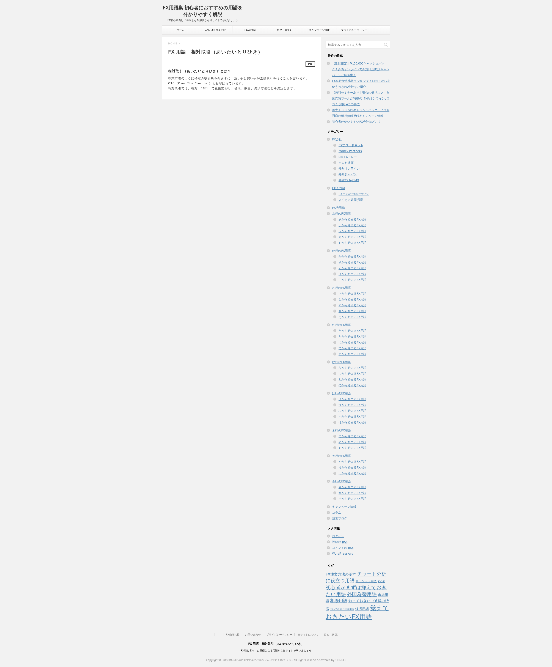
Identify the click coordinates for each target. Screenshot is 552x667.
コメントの (343, 548)
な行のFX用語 (341, 362)
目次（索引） (284, 29)
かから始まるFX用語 (352, 256)
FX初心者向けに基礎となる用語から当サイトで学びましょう (276, 650)
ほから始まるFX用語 (352, 422)
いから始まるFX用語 (352, 225)
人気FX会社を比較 (215, 29)
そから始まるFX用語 (352, 317)
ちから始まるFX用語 (352, 336)
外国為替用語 (362, 594)
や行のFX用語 (341, 456)
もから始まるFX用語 (352, 448)
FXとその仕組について (354, 194)
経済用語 (362, 609)
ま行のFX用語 (341, 430)
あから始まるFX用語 (352, 219)
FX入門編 (250, 29)
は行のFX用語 (341, 393)
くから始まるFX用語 (352, 268)
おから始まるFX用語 (352, 243)
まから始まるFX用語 (352, 436)
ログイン (338, 536)
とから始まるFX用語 (352, 354)
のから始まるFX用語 (352, 385)
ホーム (180, 29)
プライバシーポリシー (354, 29)
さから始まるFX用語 (352, 294)
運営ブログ (339, 518)
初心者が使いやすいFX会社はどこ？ (356, 122)
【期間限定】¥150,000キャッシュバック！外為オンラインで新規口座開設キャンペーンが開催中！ (360, 69)
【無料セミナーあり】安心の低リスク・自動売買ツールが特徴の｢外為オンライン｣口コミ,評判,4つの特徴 (360, 98)
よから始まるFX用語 (352, 473)
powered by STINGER (332, 660)
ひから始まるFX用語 (352, 405)
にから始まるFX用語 (352, 374)
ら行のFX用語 (341, 481)
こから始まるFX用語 (352, 280)
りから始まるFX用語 (352, 487)
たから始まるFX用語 (352, 331)
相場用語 (338, 600)
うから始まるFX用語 (352, 231)
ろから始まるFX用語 (352, 499)
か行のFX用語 (341, 251)
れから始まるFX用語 (352, 493)
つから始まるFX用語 (352, 342)
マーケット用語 (366, 581)
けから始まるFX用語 (352, 274)
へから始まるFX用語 (352, 416)
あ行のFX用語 (341, 214)
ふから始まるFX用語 (352, 411)
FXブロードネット (351, 145)
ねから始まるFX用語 (352, 379)
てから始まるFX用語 (352, 348)
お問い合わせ (253, 634)
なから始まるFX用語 (352, 368)
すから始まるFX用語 (352, 305)
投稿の (340, 542)
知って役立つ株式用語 (342, 609)
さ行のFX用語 (341, 288)
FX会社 (337, 139)
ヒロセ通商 (346, 163)
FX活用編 (338, 208)
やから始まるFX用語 (352, 462)
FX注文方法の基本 (341, 574)
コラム (336, 512)
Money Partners (350, 151)
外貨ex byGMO (349, 180)
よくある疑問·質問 (351, 200)
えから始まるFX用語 (352, 237)
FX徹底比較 (233, 634)
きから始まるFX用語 (352, 262)
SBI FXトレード (349, 157)
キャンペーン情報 (319, 29)
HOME (172, 43)
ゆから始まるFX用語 (352, 467)
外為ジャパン (348, 174)
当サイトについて (308, 634)
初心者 (381, 581)
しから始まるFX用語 (352, 299)
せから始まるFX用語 (352, 311)
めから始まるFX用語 (352, 442)
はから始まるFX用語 (352, 399)
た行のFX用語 (341, 325)
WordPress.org (342, 553)
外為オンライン (349, 168)
